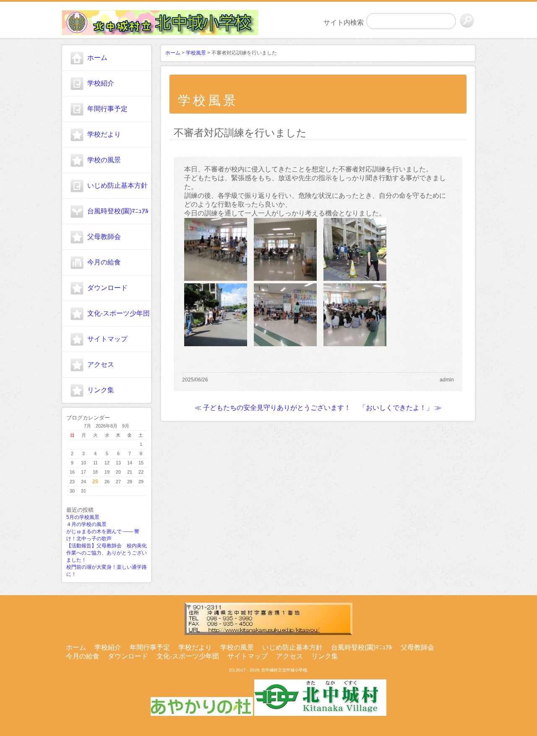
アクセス (100, 364)
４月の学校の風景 (86, 524)
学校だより (104, 134)
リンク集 (100, 390)
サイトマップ (107, 338)
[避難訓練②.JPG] (215, 278)
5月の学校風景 (82, 517)
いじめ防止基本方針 (117, 185)
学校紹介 (100, 83)
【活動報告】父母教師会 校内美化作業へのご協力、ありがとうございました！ (106, 553)
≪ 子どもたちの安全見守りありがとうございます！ (273, 407)
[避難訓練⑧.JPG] (215, 343)
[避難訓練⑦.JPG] (285, 278)
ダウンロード (107, 287)
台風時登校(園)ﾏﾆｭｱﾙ (118, 211)
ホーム (97, 57)
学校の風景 (104, 159)
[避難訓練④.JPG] (354, 343)
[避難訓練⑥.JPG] (285, 343)
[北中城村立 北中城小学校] (106, 21)
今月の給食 (104, 262)
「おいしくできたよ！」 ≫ (400, 407)
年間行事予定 (107, 108)
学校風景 (196, 53)
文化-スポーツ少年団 (118, 313)
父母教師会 (104, 236)
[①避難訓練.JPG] (354, 278)
